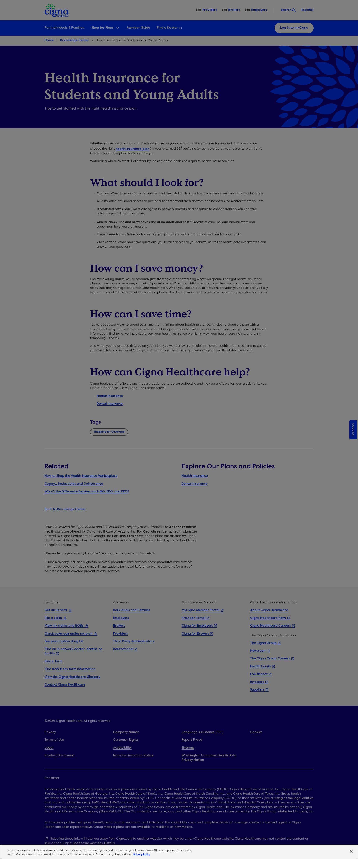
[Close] (351, 851)
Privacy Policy (141, 854)
